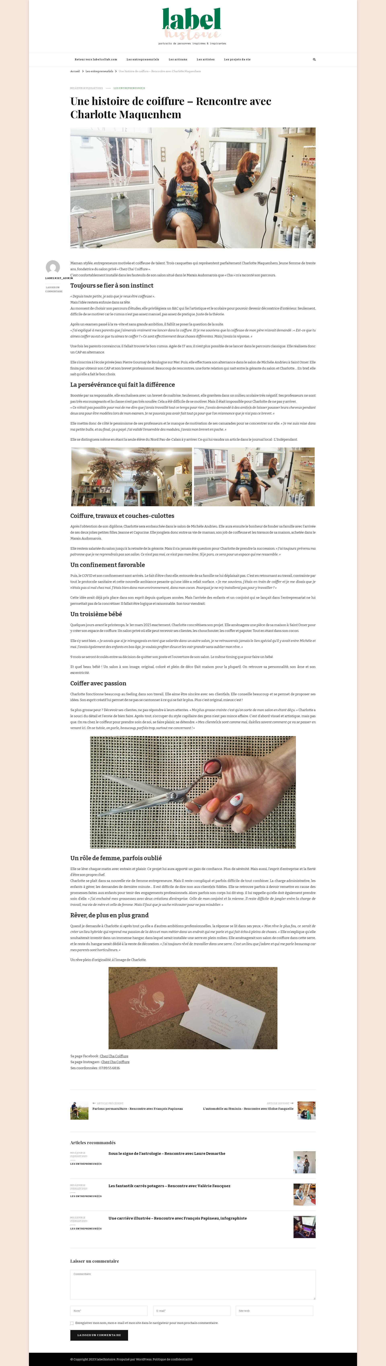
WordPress (144, 1359)
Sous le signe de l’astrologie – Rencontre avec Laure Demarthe (167, 1153)
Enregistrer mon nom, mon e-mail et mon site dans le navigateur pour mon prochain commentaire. (146, 1323)
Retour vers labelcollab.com (96, 59)
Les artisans (178, 59)
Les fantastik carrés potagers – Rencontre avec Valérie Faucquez (169, 1186)
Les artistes (206, 59)
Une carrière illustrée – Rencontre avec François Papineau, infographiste (178, 1218)
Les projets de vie (237, 59)
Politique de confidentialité (173, 1359)
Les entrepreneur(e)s (143, 59)
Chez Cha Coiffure (114, 1056)
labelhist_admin (52, 278)
